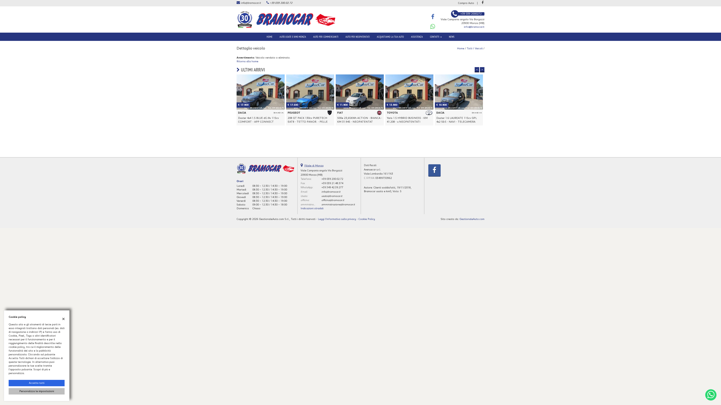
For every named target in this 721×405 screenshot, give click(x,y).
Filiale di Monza (314, 165)
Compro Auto (466, 3)
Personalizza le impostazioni (36, 391)
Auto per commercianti (325, 36)
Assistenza (417, 36)
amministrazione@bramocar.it (338, 204)
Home (270, 36)
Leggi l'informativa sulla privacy (337, 219)
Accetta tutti (36, 383)
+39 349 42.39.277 (332, 187)
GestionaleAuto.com (471, 219)
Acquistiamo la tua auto (390, 36)
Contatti (435, 36)
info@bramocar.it (251, 3)
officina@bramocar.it (332, 200)
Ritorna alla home (247, 61)
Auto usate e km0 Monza (293, 36)
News (452, 36)
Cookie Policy (366, 219)
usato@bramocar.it (331, 196)
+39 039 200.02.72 (281, 3)
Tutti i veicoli (475, 48)
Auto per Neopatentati (357, 36)
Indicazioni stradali (312, 208)
